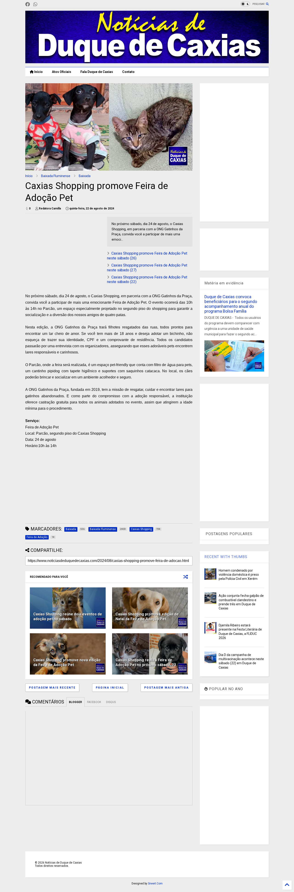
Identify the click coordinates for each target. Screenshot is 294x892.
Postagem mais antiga (166, 687)
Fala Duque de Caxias (96, 72)
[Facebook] (27, 4)
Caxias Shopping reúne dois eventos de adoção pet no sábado (67, 616)
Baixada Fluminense (55, 176)
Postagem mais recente (52, 687)
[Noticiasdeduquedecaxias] (43, 4)
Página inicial (110, 687)
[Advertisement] (63, 249)
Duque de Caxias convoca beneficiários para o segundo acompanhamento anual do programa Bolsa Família (230, 304)
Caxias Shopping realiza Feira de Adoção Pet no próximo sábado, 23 (146, 662)
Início (38, 72)
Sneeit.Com (155, 883)
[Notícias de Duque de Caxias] (147, 61)
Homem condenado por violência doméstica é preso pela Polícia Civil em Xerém (239, 575)
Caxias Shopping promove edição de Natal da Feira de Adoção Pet (147, 616)
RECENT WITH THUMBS (225, 557)
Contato (128, 72)
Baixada (84, 176)
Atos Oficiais (61, 72)
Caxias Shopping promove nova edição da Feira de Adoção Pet (67, 662)
